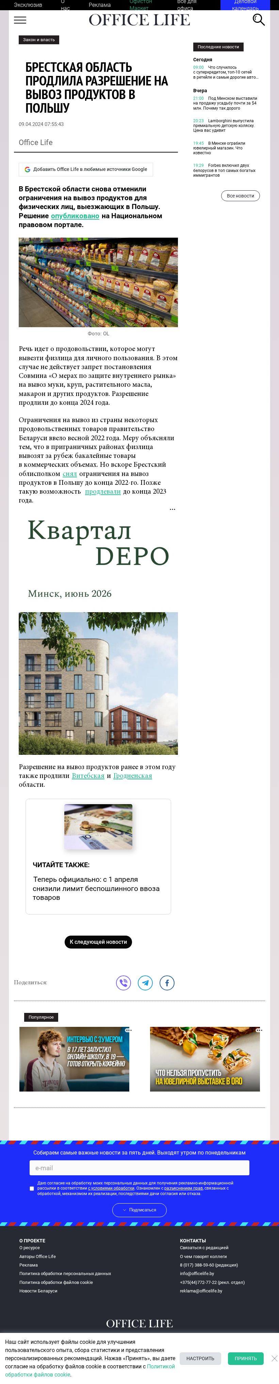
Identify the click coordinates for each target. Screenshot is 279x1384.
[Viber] (123, 983)
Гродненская (132, 776)
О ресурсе (29, 1247)
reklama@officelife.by (201, 1290)
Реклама (100, 5)
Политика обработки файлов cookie (56, 1282)
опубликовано (75, 216)
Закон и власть (39, 39)
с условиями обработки (111, 1188)
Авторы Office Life (37, 1256)
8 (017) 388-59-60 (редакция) (209, 1265)
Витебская (88, 776)
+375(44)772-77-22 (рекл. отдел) (212, 1282)
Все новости (240, 195)
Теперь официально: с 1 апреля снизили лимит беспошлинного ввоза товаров (96, 888)
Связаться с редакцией (204, 1247)
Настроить (200, 1358)
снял (70, 474)
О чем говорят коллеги (203, 1256)
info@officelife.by (197, 1273)
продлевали (103, 492)
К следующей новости (98, 942)
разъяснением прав (183, 1188)
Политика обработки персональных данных (65, 1273)
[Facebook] (167, 983)
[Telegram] (145, 983)
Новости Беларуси (38, 1290)
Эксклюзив (28, 5)
